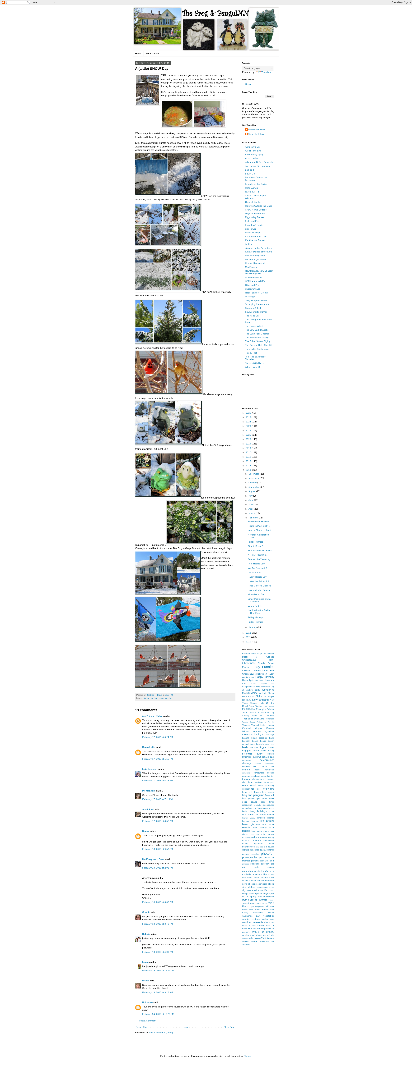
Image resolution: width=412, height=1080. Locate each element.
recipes (270, 867)
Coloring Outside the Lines (258, 206)
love (253, 831)
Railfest (251, 709)
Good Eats (268, 670)
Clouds (261, 663)
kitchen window (248, 818)
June (251, 500)
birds (245, 747)
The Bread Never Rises (260, 550)
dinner (250, 782)
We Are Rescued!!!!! (258, 568)
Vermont (255, 725)
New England (260, 699)
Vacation (246, 725)
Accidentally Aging (254, 154)
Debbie (146, 934)
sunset (245, 903)
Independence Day (251, 687)
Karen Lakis (148, 747)
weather (169, 698)
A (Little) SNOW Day (258, 555)
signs (271, 887)
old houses (269, 847)
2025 (249, 417)
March (252, 513)
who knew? (255, 938)
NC (253, 696)
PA (243, 709)
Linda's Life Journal (255, 263)
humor (251, 814)
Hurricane (269, 680)
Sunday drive (249, 716)
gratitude (257, 805)
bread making (267, 751)
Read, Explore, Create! (256, 292)
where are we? (263, 935)
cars (272, 756)
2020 (249, 439)
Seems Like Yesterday (259, 559)
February (253, 517)
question (265, 864)
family (265, 788)
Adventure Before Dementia (259, 162)
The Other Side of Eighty (257, 341)
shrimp (271, 884)
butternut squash (261, 757)
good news (268, 798)
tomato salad (247, 910)
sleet (249, 890)
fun (244, 798)
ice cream (261, 814)
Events (245, 667)
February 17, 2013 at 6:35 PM (157, 780)
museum (256, 840)
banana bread (249, 738)
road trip (267, 871)
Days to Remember (255, 213)
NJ (262, 696)
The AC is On (252, 315)
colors (271, 766)
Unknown (147, 1002)
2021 (249, 435)
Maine (254, 693)
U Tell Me (269, 722)
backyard (259, 734)
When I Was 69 (253, 367)
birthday (254, 747)
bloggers (246, 750)
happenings (262, 808)
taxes (264, 903)
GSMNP (246, 671)
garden (251, 799)
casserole (246, 760)
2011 (248, 637)
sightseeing (262, 887)
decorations (258, 779)
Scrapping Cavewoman (257, 304)
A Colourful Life (253, 147)
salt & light (250, 296)
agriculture (269, 731)
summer (263, 899)
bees (252, 744)
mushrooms (268, 840)
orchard (245, 850)
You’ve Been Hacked (258, 521)
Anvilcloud (148, 809)
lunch (259, 831)
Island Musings (252, 232)
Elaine (145, 980)
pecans (245, 854)
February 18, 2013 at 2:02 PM (157, 867)
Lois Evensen (149, 769)
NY (243, 700)
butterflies (246, 757)
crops (263, 776)
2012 (249, 633)
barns (271, 738)
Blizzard (246, 654)
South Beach (249, 712)
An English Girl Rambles (257, 166)
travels (265, 909)
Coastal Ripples (253, 202)
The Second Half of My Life (259, 345)
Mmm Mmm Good (257, 594)
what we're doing (256, 928)
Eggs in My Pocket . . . (256, 217)
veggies (246, 919)
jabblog (249, 244)
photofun (267, 853)
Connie (146, 912)
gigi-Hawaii (250, 229)
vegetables (268, 916)
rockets (271, 874)
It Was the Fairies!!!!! (258, 581)
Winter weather (251, 731)
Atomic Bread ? (255, 546)
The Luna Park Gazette (257, 333)
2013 (249, 470)
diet (244, 782)
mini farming (267, 834)
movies (263, 837)
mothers (254, 837)
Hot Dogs (259, 680)
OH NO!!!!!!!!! (254, 572)
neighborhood (248, 847)
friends (270, 792)
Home (138, 53)
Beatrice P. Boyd (256, 129)
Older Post (229, 1027)
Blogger (247, 1056)
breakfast (247, 753)
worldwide (264, 942)
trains (257, 909)
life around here (151, 698)
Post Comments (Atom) (161, 1032)
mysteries (258, 843)
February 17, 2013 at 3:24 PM (157, 737)
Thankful (270, 715)
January (252, 627)
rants (256, 867)
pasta (263, 849)
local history (259, 827)
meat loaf (255, 834)
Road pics (261, 709)
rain (244, 867)
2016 (249, 456)
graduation (247, 805)
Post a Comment (147, 1020)
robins (264, 874)
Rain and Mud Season (259, 590)
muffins (245, 840)
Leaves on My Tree (255, 255)
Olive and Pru (252, 285)
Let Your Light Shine (255, 259)
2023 (249, 426)
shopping (252, 884)
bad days (270, 735)
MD (248, 693)
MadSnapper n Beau (153, 859)
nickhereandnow (253, 277)
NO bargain (269, 697)
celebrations (267, 760)
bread (256, 750)
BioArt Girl (250, 173)
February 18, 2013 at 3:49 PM (157, 924)
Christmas (248, 663)
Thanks (246, 718)
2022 (249, 430)
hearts (271, 808)
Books (245, 656)
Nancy (145, 831)
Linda (145, 962)
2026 (249, 413)
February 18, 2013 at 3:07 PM (157, 902)
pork (272, 860)
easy (272, 782)
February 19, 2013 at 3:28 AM (157, 992)
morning (246, 837)
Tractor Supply (248, 722)
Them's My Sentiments (256, 349)
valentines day (251, 916)
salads (264, 877)
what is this (269, 922)
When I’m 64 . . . (256, 606)
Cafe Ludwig (251, 188)
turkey (245, 913)
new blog (259, 847)
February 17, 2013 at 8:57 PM (157, 821)
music (245, 843)
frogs (267, 795)
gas (258, 799)
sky (244, 890)
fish (250, 792)
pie (260, 857)
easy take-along (266, 786)
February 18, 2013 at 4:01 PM (157, 952)
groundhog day (249, 808)
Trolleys (260, 722)
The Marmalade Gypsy (256, 337)
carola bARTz (252, 191)
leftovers (261, 818)
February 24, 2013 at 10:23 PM (158, 1014)
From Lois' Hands (254, 225)
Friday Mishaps (255, 617)
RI (247, 709)
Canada (270, 656)
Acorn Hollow (251, 158)
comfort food (251, 769)
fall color (256, 788)
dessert (270, 779)
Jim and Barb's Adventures (258, 248)
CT (257, 657)
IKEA (253, 683)
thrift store (269, 906)
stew (260, 897)
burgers (270, 754)
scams (245, 881)
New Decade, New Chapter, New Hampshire (259, 272)
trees (272, 910)
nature (271, 843)
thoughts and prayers (256, 906)
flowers (257, 792)
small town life (259, 890)
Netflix (248, 700)
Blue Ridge (256, 654)
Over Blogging (269, 706)
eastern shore (262, 782)
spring (253, 896)
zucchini (246, 945)
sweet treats (255, 903)
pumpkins (254, 864)
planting (254, 861)
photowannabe (252, 289)
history (252, 811)
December (254, 473)
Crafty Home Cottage (256, 209)
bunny (259, 754)
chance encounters (265, 763)
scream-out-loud (256, 881)
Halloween (261, 674)
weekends (258, 922)
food (264, 792)
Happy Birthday (264, 676)
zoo (272, 942)
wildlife (245, 942)
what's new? (248, 935)
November (254, 478)
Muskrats (262, 693)
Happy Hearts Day (257, 577)
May (250, 504)
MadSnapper (251, 267)
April (251, 509)
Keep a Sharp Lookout (259, 530)
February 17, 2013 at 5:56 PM (157, 759)
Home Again (248, 680)
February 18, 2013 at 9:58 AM (157, 849)
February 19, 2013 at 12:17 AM (158, 970)
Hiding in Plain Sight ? (259, 526)
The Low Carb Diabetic (256, 330)
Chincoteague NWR (258, 660)
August (252, 491)
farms (245, 792)
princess (245, 864)
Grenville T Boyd (256, 134)
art (252, 735)
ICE (244, 683)
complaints (246, 773)
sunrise (271, 900)
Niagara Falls (257, 703)
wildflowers (268, 938)
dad (268, 776)
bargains (263, 738)
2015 (249, 461)
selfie (244, 884)
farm (272, 789)
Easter (271, 663)
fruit (272, 795)
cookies (270, 773)
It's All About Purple (255, 240)
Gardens (256, 670)
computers (258, 772)
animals (246, 734)
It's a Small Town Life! (256, 236)
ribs (259, 871)
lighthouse (255, 824)
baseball (246, 741)
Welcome (270, 728)
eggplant (246, 789)
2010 (249, 641)
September (254, 487)
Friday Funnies (255, 541)
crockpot (255, 776)
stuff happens (249, 899)
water (272, 919)
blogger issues (266, 747)
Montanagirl (148, 790)
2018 (249, 448)
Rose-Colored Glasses (259, 585)
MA (244, 693)
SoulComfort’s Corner (256, 312)
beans (263, 741)
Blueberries (269, 654)
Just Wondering (264, 689)
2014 (249, 465)
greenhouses (268, 805)
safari (256, 878)
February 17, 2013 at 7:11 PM (157, 799)
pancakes (254, 850)
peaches (270, 850)
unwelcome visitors (264, 913)
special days (261, 893)
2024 (249, 421)
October (252, 482)
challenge (246, 763)
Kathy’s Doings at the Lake (258, 251)
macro (266, 831)
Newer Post (142, 1027)
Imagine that (267, 684)
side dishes (248, 887)
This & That (251, 353)
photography (249, 857)
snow (161, 698)
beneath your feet (265, 744)
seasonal (269, 880)
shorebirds (262, 884)
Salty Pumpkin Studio (256, 300)
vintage (256, 919)
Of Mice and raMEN (255, 281)
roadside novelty (251, 874)
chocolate (262, 766)
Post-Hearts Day (256, 563)
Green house (249, 674)
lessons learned (250, 821)
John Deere (265, 687)
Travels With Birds (254, 363)
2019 (249, 443)
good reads (249, 802)
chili (254, 766)
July (250, 495)
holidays (262, 811)
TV (261, 716)
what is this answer (253, 925)
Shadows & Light (253, 308)
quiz (272, 864)
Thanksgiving (257, 718)
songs (245, 893)
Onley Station (255, 706)
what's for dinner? (263, 931)
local (264, 824)
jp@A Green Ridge (152, 716)
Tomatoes (269, 719)
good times (267, 802)
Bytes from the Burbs (256, 184)
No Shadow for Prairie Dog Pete (259, 611)
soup (251, 893)
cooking (246, 776)
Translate (266, 72)
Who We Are (152, 53)
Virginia (258, 728)
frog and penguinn (253, 795)
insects (270, 814)
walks (265, 919)
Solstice (270, 709)
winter (254, 941)
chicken (246, 766)
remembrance (249, 871)
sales (271, 878)
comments (269, 770)
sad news (247, 878)
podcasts (264, 861)
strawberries (268, 897)
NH (258, 696)
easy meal (249, 785)
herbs (244, 811)
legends (270, 818)
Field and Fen (252, 221)
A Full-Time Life (253, 150)
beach (255, 741)
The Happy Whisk (254, 326)
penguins (255, 854)
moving (271, 837)
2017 (249, 452)
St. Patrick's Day (266, 712)
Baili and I (250, 170)
